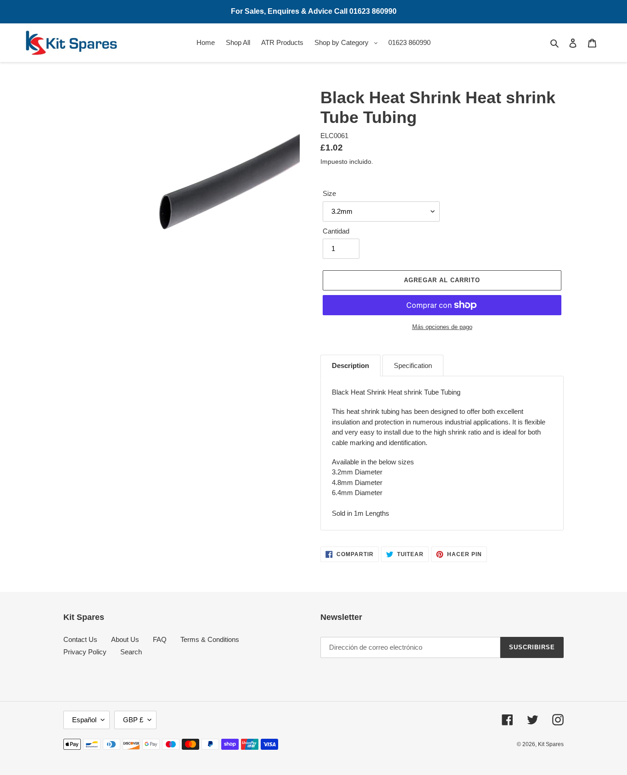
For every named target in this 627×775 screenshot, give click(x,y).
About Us (125, 639)
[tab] (350, 366)
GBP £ (133, 720)
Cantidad (336, 231)
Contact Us (80, 639)
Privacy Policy (84, 652)
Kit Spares (551, 744)
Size (329, 193)
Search (131, 652)
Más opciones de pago (442, 326)
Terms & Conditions (209, 639)
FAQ (160, 639)
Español (84, 720)
